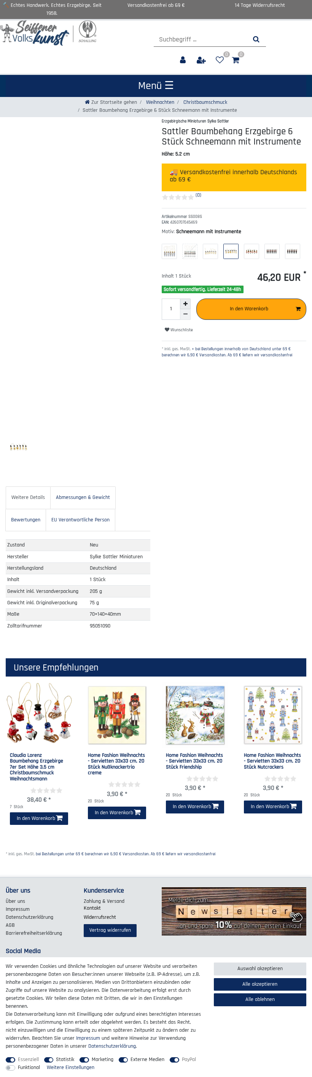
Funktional (29, 1067)
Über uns (15, 901)
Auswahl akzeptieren (260, 968)
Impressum (18, 909)
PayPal (189, 1059)
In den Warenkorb (249, 308)
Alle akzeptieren (259, 984)
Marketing (102, 1059)
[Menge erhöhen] (185, 304)
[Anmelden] (183, 60)
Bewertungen (25, 519)
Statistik (65, 1059)
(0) (198, 195)
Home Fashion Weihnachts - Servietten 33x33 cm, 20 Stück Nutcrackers (272, 761)
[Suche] (256, 39)
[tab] (28, 497)
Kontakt (92, 908)
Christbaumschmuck (204, 102)
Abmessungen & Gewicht (83, 497)
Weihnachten (159, 102)
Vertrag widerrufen (110, 930)
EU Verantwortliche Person (80, 519)
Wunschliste (181, 330)
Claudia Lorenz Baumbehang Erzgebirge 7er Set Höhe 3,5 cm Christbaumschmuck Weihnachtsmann (36, 767)
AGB (10, 925)
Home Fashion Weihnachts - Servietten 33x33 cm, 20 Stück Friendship (194, 761)
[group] (39, 715)
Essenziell (28, 1059)
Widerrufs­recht (100, 917)
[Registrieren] (202, 60)
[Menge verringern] (185, 314)
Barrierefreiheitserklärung (34, 933)
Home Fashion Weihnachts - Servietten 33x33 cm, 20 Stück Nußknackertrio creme (116, 764)
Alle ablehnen (260, 999)
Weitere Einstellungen (70, 1067)
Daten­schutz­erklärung (29, 917)
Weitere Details (28, 497)
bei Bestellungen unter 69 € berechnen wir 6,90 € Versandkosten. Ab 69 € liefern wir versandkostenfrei (125, 854)
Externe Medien (147, 1059)
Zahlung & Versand (104, 901)
